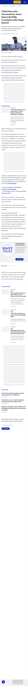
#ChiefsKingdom (12, 183)
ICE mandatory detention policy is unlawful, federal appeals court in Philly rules (13, 394)
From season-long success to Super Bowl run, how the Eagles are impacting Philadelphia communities (18, 112)
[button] (3, 682)
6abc (21, 56)
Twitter (10, 265)
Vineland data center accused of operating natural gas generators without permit (13, 400)
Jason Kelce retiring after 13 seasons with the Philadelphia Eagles (18, 315)
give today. (20, 279)
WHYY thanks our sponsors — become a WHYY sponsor (14, 101)
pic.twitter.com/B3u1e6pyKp (9, 189)
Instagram (6, 215)
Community (5, 6)
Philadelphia (12, 6)
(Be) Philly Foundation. (12, 72)
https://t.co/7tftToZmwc (14, 187)
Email (13, 265)
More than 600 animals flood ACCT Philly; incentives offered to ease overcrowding (18, 294)
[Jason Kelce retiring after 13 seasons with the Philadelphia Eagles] (5, 312)
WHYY (5, 2)
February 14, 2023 (6, 193)
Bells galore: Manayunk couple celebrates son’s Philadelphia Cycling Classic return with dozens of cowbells (14, 408)
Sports (18, 6)
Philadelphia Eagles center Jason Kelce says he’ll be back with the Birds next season (18, 332)
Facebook (8, 265)
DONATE (17, 2)
